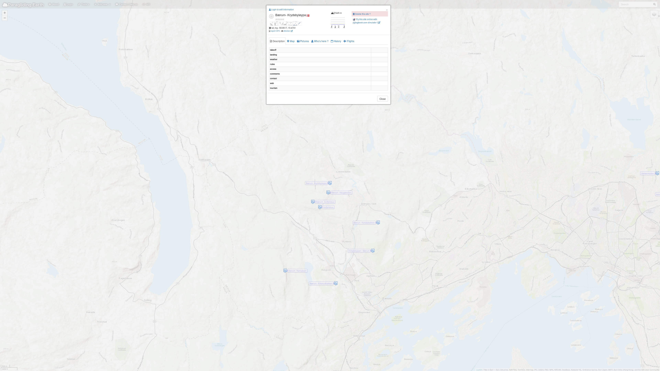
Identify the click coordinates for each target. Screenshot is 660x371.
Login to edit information (282, 9)
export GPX (275, 31)
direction (287, 31)
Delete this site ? (363, 13)
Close (383, 98)
